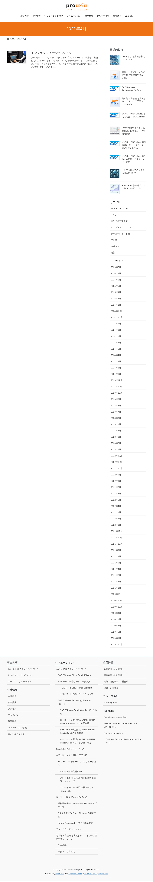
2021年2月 (116, 581)
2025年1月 (116, 305)
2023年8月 (116, 405)
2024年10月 (116, 317)
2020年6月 (116, 625)
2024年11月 (116, 311)
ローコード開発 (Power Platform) (71, 797)
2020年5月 (116, 632)
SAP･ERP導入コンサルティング (23, 669)
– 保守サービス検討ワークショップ (76, 694)
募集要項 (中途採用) (113, 675)
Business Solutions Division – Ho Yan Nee (123, 741)
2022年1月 (116, 525)
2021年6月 (116, 563)
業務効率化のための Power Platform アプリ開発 (77, 805)
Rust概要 (62, 845)
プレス (114, 240)
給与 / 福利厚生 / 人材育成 (116, 681)
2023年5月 (116, 424)
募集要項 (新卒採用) (113, 669)
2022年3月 (116, 512)
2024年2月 (116, 368)
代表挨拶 (12, 702)
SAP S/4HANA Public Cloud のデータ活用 (78, 712)
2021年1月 (116, 588)
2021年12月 (116, 531)
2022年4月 (116, 506)
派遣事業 (12, 721)
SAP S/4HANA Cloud (120, 208)
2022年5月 (116, 500)
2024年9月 (116, 323)
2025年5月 (116, 286)
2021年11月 (116, 537)
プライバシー (14, 715)
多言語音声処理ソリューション (70, 749)
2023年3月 (116, 437)
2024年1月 (116, 374)
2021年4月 (116, 569)
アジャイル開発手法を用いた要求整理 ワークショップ (78, 779)
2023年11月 (116, 386)
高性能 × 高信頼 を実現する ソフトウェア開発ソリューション (134, 101)
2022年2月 (116, 518)
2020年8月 (116, 619)
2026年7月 (116, 267)
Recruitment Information (115, 717)
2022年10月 (116, 468)
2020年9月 (116, 613)
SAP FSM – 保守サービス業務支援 (74, 681)
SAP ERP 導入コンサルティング (71, 669)
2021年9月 (116, 550)
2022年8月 (116, 481)
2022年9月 (116, 474)
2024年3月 (116, 361)
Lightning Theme (75, 874)
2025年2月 (116, 298)
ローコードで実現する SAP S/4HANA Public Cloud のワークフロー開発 (77, 741)
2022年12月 (116, 456)
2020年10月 (116, 607)
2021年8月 (116, 556)
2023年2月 (116, 443)
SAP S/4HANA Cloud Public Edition (74, 675)
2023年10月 (116, 393)
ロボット (115, 246)
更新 (113, 252)
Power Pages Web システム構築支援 (75, 823)
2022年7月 (116, 487)
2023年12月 (116, 380)
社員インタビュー (112, 688)
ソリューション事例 (120, 233)
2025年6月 (116, 280)
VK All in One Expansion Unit (96, 874)
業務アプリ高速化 (66, 851)
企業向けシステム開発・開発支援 (71, 755)
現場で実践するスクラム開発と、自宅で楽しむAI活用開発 (133, 131)
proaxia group (110, 702)
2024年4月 (116, 355)
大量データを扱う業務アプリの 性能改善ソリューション (133, 75)
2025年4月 (116, 292)
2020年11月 (116, 600)
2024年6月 (116, 342)
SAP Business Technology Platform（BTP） (74, 702)
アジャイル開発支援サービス (71, 771)
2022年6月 (116, 493)
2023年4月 (116, 430)
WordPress (59, 874)
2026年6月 (116, 273)
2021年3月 (116, 575)
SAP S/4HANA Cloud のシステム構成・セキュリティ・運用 (134, 159)
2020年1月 (116, 638)
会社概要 (12, 696)
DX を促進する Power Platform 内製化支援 (77, 815)
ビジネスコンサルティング (20, 675)
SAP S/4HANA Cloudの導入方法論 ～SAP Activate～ (133, 117)
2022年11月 (116, 462)
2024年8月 (116, 330)
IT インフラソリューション (68, 829)
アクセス (12, 708)
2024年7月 (116, 336)
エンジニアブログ (119, 221)
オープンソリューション (122, 227)
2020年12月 (116, 594)
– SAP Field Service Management (76, 688)
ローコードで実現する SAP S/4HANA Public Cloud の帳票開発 (77, 731)
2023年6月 (116, 418)
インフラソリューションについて (53, 52)
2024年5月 (116, 349)
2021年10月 (116, 544)
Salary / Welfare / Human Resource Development (120, 725)
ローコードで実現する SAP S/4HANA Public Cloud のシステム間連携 (77, 722)
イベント (115, 215)
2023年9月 (116, 399)
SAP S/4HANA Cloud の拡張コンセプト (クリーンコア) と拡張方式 (134, 145)
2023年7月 (116, 412)
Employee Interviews (113, 733)
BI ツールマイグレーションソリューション (77, 763)
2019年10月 (116, 644)
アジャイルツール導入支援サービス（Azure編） (77, 789)
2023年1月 (116, 449)
